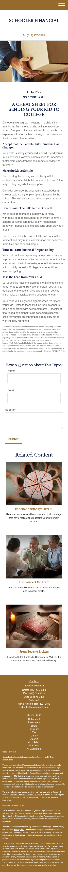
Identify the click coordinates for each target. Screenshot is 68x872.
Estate (34, 725)
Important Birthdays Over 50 (34, 509)
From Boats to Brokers (34, 651)
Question (10, 409)
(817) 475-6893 (36, 35)
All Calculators (34, 748)
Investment (34, 722)
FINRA (16, 829)
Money (34, 735)
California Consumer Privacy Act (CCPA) (26, 794)
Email (10, 390)
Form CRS (12, 751)
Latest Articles (34, 742)
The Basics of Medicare (34, 582)
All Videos (34, 745)
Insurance (34, 729)
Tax (34, 732)
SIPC (22, 829)
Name (11, 370)
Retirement (34, 719)
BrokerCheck (7, 759)
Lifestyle (34, 738)
